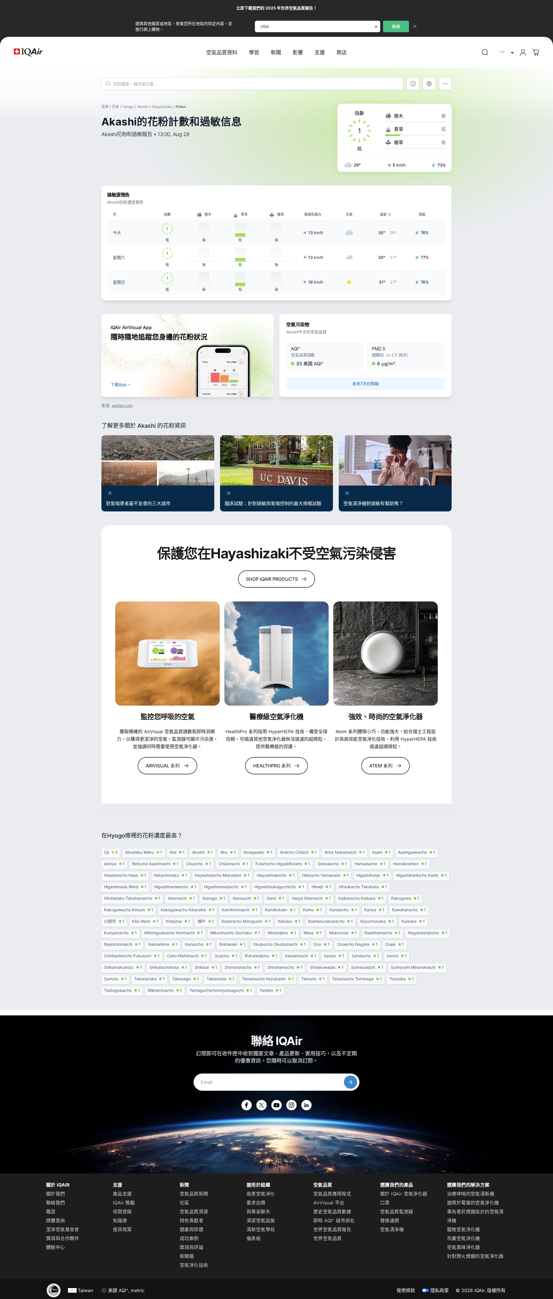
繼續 (396, 26)
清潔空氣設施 (261, 1220)
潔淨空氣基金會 (62, 1229)
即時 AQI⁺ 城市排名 (334, 1220)
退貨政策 (122, 1229)
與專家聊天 (258, 1211)
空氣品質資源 (194, 1211)
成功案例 (189, 1238)
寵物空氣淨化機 (463, 1229)
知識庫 (120, 1220)
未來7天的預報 (365, 383)
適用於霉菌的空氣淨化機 (473, 1203)
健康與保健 (191, 1229)
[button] (325, 356)
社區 (184, 1203)
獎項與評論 (191, 1247)
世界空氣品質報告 (332, 1229)
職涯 (51, 1211)
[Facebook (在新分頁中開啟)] (246, 1105)
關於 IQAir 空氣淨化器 (403, 1194)
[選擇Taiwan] (505, 52)
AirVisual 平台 (328, 1203)
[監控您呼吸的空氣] (167, 653)
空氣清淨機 (392, 1229)
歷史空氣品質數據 (332, 1211)
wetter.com (122, 405)
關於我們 (55, 1194)
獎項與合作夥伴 (62, 1238)
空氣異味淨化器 (463, 1247)
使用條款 (406, 1290)
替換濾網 (389, 1220)
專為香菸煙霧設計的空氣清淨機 (475, 1216)
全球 (104, 106)
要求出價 (256, 1203)
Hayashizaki (162, 106)
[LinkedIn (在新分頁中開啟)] (306, 1105)
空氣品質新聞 (194, 1194)
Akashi (142, 106)
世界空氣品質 (327, 1238)
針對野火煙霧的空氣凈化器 (475, 1256)
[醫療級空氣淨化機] (276, 653)
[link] (485, 52)
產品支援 (122, 1194)
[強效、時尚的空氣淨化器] (385, 653)
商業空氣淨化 (261, 1194)
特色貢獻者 (191, 1220)
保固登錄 (122, 1211)
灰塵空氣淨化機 (463, 1238)
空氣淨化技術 (194, 1265)
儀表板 (254, 1238)
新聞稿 (187, 1256)
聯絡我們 (55, 1203)
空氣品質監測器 (396, 1211)
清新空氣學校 (261, 1229)
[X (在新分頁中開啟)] (261, 1105)
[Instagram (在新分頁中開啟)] (291, 1105)
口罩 (385, 1203)
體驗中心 (55, 1247)
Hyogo (128, 106)
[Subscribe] (350, 1082)
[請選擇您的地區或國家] (505, 52)
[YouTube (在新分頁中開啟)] (276, 1105)
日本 (115, 106)
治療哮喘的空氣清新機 (470, 1194)
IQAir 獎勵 (124, 1203)
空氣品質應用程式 (332, 1194)
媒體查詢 (55, 1220)
